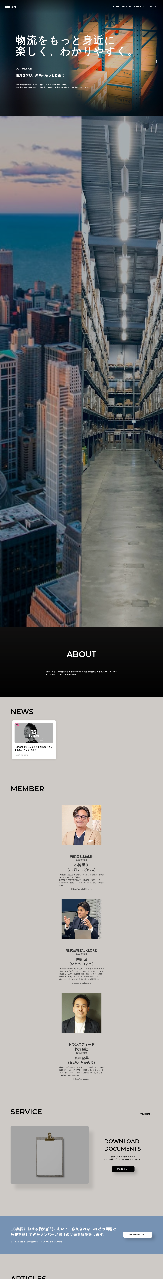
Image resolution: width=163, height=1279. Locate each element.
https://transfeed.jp (81, 1079)
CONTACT (151, 7)
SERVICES (127, 7)
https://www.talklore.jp (81, 983)
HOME (116, 7)
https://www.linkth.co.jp (81, 889)
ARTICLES (139, 7)
